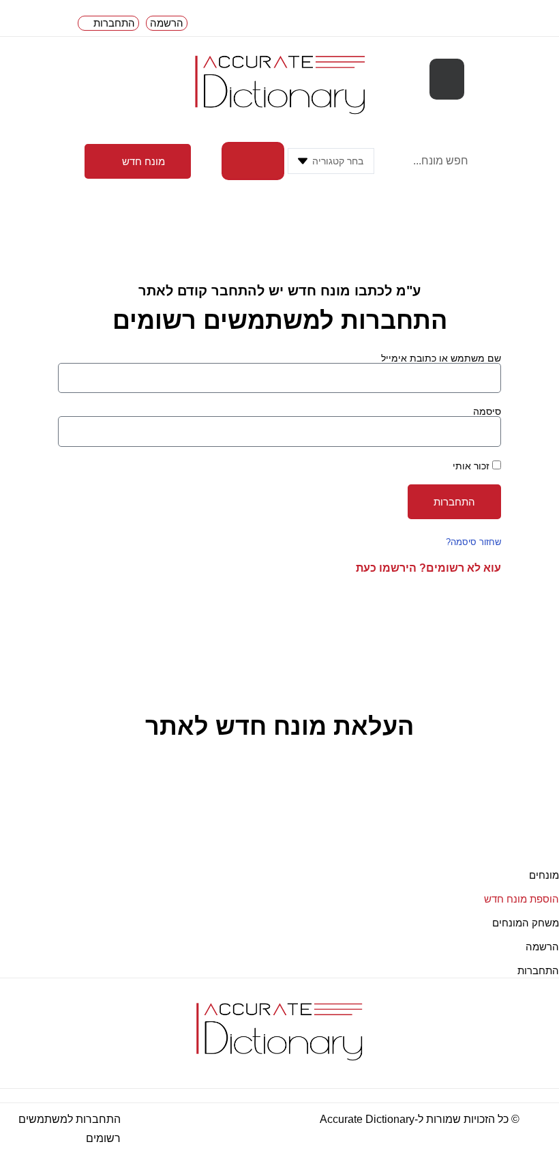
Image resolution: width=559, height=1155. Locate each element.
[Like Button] (549, 810)
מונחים (544, 875)
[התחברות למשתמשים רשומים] (130, 1129)
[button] (446, 79)
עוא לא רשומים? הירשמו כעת (428, 568)
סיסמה (487, 411)
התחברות (538, 970)
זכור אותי (472, 465)
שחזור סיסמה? (473, 542)
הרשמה (542, 946)
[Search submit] (253, 161)
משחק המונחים (525, 923)
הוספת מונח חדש (521, 899)
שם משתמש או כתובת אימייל (441, 358)
